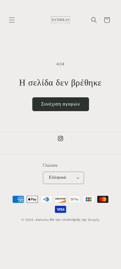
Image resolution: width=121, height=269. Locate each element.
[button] (11, 20)
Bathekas (42, 220)
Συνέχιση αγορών (60, 104)
